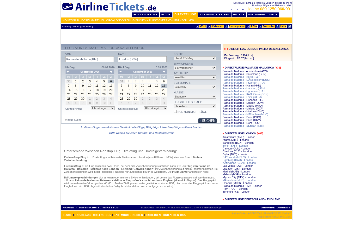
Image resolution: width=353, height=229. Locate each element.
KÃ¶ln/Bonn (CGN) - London (239, 162)
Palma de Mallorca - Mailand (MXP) (243, 108)
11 (96, 85)
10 (89, 85)
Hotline (268, 9)
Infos (273, 14)
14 (69, 90)
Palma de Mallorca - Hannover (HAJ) (244, 91)
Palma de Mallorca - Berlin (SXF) (242, 76)
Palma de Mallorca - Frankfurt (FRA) (244, 82)
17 (89, 90)
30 (83, 98)
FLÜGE (67, 215)
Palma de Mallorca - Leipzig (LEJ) (242, 97)
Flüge (166, 14)
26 (104, 94)
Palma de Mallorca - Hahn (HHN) (242, 85)
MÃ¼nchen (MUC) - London (239, 180)
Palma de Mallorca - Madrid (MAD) (243, 105)
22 (76, 94)
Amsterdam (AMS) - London (239, 137)
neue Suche (74, 119)
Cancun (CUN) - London (237, 148)
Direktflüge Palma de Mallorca (249, 67)
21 (69, 94)
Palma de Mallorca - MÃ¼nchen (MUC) (245, 114)
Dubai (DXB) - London (235, 154)
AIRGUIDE (268, 207)
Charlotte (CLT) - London (237, 151)
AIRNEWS (283, 207)
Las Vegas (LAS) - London (238, 165)
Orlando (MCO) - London (237, 183)
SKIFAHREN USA (174, 215)
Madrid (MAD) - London (236, 171)
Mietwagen (256, 14)
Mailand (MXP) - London (237, 174)
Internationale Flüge (212, 207)
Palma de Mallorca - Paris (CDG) (242, 117)
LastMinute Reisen (214, 14)
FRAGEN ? (70, 207)
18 (97, 90)
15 (76, 90)
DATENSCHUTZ (89, 207)
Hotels (238, 14)
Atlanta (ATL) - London (236, 139)
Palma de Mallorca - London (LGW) (243, 102)
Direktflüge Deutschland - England (252, 199)
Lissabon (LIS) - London (237, 168)
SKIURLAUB (83, 215)
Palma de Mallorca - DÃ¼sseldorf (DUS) (246, 79)
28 (69, 98)
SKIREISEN (153, 215)
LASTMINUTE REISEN (128, 215)
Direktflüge (185, 14)
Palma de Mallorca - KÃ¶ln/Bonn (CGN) (245, 94)
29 (76, 98)
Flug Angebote (146, 14)
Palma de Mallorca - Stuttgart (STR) (243, 125)
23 (83, 94)
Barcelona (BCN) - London (238, 142)
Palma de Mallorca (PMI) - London (242, 185)
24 (89, 94)
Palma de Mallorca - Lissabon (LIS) (243, 99)
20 (111, 90)
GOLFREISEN (102, 215)
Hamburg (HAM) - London (238, 160)
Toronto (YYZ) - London (236, 191)
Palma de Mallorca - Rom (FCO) (241, 122)
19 (104, 90)
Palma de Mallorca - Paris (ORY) (242, 120)
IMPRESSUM (110, 207)
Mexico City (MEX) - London (239, 177)
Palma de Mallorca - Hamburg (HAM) (244, 88)
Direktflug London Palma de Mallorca (259, 48)
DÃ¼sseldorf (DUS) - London (240, 157)
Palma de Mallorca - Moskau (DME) (243, 111)
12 (104, 85)
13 (111, 85)
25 (97, 94)
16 (83, 90)
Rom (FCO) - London (235, 188)
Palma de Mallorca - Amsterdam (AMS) (245, 71)
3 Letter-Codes (147, 207)
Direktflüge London (240, 133)
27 (111, 94)
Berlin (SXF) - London (235, 145)
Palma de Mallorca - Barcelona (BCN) (244, 74)
